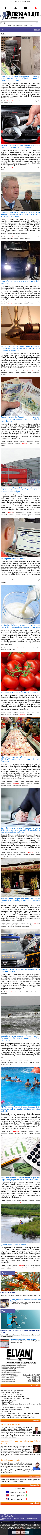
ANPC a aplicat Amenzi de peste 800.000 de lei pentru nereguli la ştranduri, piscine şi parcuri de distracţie (20, 1109)
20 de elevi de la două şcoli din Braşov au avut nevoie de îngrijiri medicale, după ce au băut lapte (20, 626)
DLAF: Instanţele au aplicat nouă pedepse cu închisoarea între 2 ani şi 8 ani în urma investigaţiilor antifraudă (20, 348)
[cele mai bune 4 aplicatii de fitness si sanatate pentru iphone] (20, 1329)
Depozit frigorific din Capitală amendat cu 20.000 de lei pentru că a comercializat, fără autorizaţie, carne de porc (20, 419)
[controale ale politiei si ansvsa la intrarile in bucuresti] (20, 279)
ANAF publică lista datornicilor (13, 558)
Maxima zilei (34, 1476)
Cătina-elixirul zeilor (7, 1292)
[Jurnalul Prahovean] (5, 9)
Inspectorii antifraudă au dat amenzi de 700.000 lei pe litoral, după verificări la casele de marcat (20, 1179)
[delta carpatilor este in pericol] (20, 1243)
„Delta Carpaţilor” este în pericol (13, 1245)
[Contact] (25, 9)
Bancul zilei (35, 1385)
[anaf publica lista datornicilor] (20, 556)
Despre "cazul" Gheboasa (10, 1424)
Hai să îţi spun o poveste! (10, 1460)
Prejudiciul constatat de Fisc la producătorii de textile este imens (20, 970)
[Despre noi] (15, 9)
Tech (3, 1311)
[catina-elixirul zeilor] (20, 1291)
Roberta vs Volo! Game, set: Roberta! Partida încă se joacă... (20, 1442)
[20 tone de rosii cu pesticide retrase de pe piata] (20, 690)
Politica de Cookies (29, 1527)
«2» (11, 34)
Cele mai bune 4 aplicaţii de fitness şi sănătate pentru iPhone (20, 1331)
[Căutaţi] (36, 23)
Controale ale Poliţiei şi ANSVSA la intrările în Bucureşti (20, 282)
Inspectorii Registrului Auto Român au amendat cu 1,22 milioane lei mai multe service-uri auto (20, 146)
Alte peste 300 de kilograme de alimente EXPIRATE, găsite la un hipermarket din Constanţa (20, 759)
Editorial (36, 1421)
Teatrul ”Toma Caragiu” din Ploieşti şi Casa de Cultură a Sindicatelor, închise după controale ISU (20, 901)
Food (3, 1273)
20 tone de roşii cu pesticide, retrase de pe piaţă (19, 692)
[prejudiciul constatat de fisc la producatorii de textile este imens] (20, 967)
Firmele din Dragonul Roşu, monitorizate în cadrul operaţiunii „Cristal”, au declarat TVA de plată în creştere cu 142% (20, 490)
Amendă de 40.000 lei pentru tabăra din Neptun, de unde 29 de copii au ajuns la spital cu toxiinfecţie (20, 1038)
